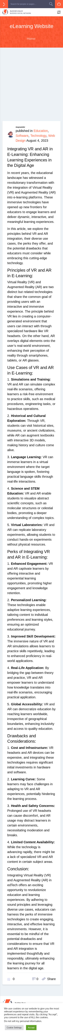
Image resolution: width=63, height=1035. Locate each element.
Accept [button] (31, 1027)
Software (22, 135)
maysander (20, 127)
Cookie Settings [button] (14, 1027)
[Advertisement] (31, 87)
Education (41, 131)
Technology (38, 135)
